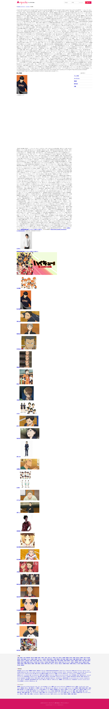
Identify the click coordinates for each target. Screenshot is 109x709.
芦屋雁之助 (76, 660)
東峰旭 (18, 367)
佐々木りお (28, 659)
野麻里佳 (24, 659)
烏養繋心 (18, 469)
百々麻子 (78, 663)
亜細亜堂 (60, 679)
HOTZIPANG (74, 675)
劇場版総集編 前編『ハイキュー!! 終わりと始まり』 (32, 229)
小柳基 (18, 657)
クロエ (36, 686)
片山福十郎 (44, 659)
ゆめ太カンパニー (65, 673)
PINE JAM (39, 676)
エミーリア (89, 689)
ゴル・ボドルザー (36, 692)
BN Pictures (47, 676)
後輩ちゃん (67, 689)
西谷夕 (18, 384)
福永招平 (18, 596)
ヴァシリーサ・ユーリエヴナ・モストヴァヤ (28, 686)
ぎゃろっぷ (84, 670)
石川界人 (68, 228)
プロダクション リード (33, 676)
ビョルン (87, 686)
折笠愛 (36, 663)
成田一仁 (18, 512)
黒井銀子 (51, 689)
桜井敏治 (22, 663)
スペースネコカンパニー (35, 675)
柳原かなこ (81, 659)
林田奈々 (77, 686)
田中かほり (56, 663)
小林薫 (22, 659)
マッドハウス (60, 673)
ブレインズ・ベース (88, 672)
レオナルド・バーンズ (56, 693)
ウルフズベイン (38, 672)
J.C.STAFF (19, 672)
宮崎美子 (21, 657)
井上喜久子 (71, 659)
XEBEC (82, 676)
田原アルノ (52, 663)
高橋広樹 (18, 660)
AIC (76, 670)
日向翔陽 (18, 288)
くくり (59, 692)
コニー (48, 689)
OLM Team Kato (73, 676)
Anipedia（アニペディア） (26, 3)
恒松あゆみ (78, 657)
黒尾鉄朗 (18, 531)
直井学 (18, 636)
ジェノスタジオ (26, 675)
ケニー (39, 686)
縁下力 (18, 426)
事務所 (75, 81)
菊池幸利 (18, 659)
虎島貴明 (18, 662)
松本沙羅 (88, 657)
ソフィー (49, 686)
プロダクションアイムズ (29, 673)
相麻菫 (53, 686)
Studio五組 (19, 670)
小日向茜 (31, 660)
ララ (71, 692)
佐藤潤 (74, 689)
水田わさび (45, 660)
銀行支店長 (21, 689)
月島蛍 (18, 400)
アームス (88, 670)
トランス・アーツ (52, 675)
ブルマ (46, 692)
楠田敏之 (33, 663)
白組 (30, 675)
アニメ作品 (76, 75)
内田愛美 (67, 659)
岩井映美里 (76, 662)
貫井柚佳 (28, 662)
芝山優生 (18, 610)
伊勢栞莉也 (22, 665)
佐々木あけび (45, 686)
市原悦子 (42, 657)
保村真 (59, 660)
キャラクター (77, 78)
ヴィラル (77, 689)
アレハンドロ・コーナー (87, 692)
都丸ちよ (41, 660)
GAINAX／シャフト (20, 675)
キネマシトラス (68, 670)
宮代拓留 (85, 689)
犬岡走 (18, 571)
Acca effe (55, 672)
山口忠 (18, 413)
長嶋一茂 (48, 660)
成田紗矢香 (27, 660)
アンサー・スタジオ (32, 672)
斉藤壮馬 (81, 657)
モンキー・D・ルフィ (46, 693)
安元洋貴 (18, 665)
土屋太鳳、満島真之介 (67, 660)
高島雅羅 (36, 657)
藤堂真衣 (58, 659)
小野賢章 (25, 663)
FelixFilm (73, 670)
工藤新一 (25, 693)
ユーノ (18, 693)
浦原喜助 (69, 693)
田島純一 (31, 693)
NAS (37, 679)
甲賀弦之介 (65, 693)
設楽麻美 (64, 657)
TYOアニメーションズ (20, 673)
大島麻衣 (74, 657)
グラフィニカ (43, 670)
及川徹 (18, 487)
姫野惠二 (39, 663)
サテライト (64, 672)
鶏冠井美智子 (28, 657)
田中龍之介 (19, 349)
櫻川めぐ (60, 657)
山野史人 (46, 657)
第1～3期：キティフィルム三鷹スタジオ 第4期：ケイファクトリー (43, 673)
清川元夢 (35, 662)
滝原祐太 (60, 662)
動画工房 (47, 675)
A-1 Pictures (75, 672)
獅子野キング (45, 689)
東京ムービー (45, 679)
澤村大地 (18, 321)
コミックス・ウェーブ (85, 679)
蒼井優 (50, 662)
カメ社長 (40, 689)
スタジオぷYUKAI (52, 676)
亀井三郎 (32, 657)
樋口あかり (60, 663)
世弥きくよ (43, 662)
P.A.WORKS (79, 673)
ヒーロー (18, 679)
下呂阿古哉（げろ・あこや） (70, 686)
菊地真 (18, 689)
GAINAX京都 (27, 679)
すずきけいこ (40, 659)
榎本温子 (67, 663)
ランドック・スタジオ (25, 670)
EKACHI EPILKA (26, 676)
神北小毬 (41, 693)
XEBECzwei (39, 670)
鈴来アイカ (63, 689)
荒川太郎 (89, 659)
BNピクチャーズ (23, 672)
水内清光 (42, 663)
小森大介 (40, 692)
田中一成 (39, 662)
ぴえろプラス (44, 672)
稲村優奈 (64, 663)
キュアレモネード (36, 693)
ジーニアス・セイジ (82, 686)
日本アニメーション (55, 679)
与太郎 (52, 693)
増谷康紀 (82, 663)
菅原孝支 (18, 333)
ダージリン (71, 689)
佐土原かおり (23, 660)
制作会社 (76, 83)
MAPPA (41, 675)
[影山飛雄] (44, 128)
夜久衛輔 (18, 559)
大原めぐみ (56, 662)
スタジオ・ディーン (62, 670)
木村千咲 (70, 657)
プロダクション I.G (59, 676)
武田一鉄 (18, 456)
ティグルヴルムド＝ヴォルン (52, 692)
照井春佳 (80, 660)
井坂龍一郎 (81, 689)
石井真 (22, 662)
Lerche (78, 675)
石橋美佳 (18, 663)
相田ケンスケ (50, 657)
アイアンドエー (79, 670)
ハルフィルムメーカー (72, 673)
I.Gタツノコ (22, 679)
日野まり (48, 663)
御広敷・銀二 (19, 692)
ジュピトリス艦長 (63, 692)
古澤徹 (46, 663)
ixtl (52, 672)
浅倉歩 (86, 660)
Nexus (44, 675)
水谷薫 (72, 693)
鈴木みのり (32, 662)
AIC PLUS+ (34, 670)
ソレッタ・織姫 (26, 689)
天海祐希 (37, 660)
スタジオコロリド (69, 672)
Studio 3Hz (78, 676)
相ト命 (62, 693)
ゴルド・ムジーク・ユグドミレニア (59, 686)
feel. (28, 672)
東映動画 (30, 670)
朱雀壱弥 (74, 692)
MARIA (24, 657)
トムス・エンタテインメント (67, 679)
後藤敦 (74, 659)
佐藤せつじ (85, 659)
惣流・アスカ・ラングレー (66, 662)
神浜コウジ (68, 692)
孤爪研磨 (18, 547)
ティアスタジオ (59, 672)
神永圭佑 (34, 660)
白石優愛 (24, 662)
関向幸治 (18, 584)
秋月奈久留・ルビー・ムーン (34, 689)
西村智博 (52, 662)
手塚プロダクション (83, 675)
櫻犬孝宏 (85, 663)
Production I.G (74, 679)
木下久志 (18, 500)
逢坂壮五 (75, 693)
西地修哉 (61, 660)
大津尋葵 (71, 663)
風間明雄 (18, 686)
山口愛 (61, 659)
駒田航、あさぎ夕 (55, 657)
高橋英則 (67, 657)
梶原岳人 (72, 662)
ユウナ (31, 692)
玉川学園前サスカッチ (57, 689)
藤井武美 (77, 659)
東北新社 (56, 673)
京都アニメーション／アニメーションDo (61, 675)
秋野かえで (21, 693)
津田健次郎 (52, 660)
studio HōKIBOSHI (33, 679)
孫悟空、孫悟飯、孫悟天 (26, 692)
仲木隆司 (32, 659)
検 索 (88, 2)
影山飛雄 (18, 309)
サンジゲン (40, 679)
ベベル (42, 686)
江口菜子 (87, 662)
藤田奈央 (89, 660)
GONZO (43, 676)
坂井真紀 (46, 662)
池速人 (29, 693)
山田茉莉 (35, 659)
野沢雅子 (88, 663)
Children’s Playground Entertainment (52, 670)
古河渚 (83, 660)
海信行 (18, 623)
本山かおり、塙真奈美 (82, 662)
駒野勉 (44, 692)
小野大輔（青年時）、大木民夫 (51, 659)
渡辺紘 (64, 659)
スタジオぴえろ (83, 673)
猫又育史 (18, 650)
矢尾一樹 (85, 657)
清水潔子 (18, 438)
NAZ (83, 672)
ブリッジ (70, 675)
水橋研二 (39, 657)
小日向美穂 (78, 692)
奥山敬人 (72, 660)
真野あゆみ (29, 663)
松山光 (81, 692)
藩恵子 (56, 660)
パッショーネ (89, 675)
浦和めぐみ (75, 663)
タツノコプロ (80, 672)
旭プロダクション (86, 676)
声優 (75, 86)
